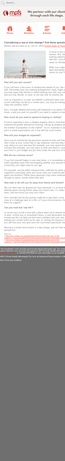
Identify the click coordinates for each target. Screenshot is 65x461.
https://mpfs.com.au (8, 253)
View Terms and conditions (11, 260)
